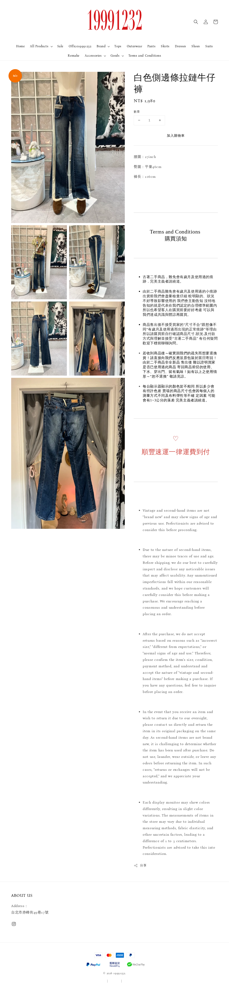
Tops (117, 46)
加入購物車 (176, 136)
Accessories (93, 56)
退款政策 (128, 981)
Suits (209, 46)
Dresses (180, 46)
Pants (151, 46)
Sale (60, 46)
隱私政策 (114, 981)
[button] (196, 22)
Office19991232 (80, 46)
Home (20, 46)
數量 (137, 111)
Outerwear (134, 46)
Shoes (195, 46)
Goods (115, 56)
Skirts (165, 46)
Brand (101, 46)
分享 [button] (143, 865)
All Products (39, 46)
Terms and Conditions (144, 56)
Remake (73, 56)
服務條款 (100, 981)
